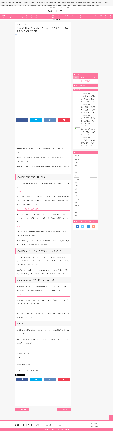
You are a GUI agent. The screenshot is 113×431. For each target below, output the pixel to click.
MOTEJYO (56, 11)
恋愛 (58, 16)
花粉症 (73, 16)
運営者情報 (94, 424)
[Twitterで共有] (82, 226)
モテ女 (17, 16)
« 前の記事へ (22, 409)
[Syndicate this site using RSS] (93, 226)
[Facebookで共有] (77, 226)
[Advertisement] (43, 135)
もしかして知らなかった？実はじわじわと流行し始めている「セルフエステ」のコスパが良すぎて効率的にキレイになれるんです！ (88, 98)
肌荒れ (53, 16)
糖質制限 (3, 16)
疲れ (36, 16)
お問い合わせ (94, 426)
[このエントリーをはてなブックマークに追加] (88, 226)
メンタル (10, 16)
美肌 (22, 16)
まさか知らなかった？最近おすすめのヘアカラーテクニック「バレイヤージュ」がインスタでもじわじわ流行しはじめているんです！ (88, 109)
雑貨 (110, 16)
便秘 (31, 16)
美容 (87, 16)
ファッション (65, 16)
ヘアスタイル (80, 16)
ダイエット (93, 16)
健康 (106, 16)
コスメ (101, 16)
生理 (47, 16)
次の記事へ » (64, 409)
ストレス (42, 16)
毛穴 (26, 16)
